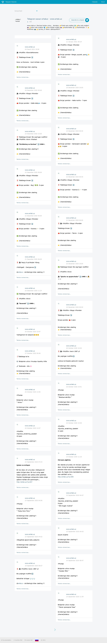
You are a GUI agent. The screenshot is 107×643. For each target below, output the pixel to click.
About (103, 2)
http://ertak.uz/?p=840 (66, 477)
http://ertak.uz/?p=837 (24, 482)
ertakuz (20, 272)
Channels (94, 2)
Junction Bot (18, 640)
